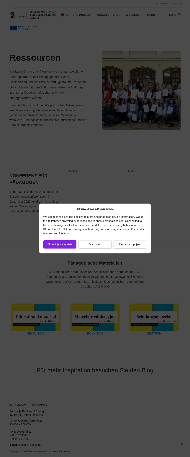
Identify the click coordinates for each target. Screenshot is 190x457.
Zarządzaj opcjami (130, 244)
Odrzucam (95, 244)
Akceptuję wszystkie (59, 244)
